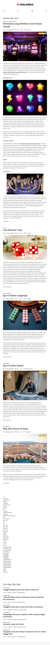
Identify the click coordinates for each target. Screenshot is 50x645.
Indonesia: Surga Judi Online (13, 624)
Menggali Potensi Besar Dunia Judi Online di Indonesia (23, 607)
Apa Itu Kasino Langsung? (15, 295)
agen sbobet (6, 551)
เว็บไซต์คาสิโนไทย (7, 559)
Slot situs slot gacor (7, 512)
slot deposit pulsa (7, 547)
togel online (5, 536)
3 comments (28, 29)
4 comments (28, 432)
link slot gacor (6, 518)
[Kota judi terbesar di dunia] (25, 434)
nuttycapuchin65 (10, 29)
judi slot (5, 506)
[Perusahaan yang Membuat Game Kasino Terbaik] (25, 32)
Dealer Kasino (6, 363)
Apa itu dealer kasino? (13, 365)
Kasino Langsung (7, 293)
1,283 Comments (7, 420)
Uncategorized (6, 587)
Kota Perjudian (6, 426)
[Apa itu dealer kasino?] (25, 371)
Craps (4, 227)
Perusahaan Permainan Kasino (10, 21)
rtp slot (4, 540)
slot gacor (5, 498)
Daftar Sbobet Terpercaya (9, 515)
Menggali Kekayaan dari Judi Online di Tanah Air (21, 590)
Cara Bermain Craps (12, 230)
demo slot (5, 528)
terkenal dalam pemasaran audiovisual (30, 143)
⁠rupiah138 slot (6, 500)
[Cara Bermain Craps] (25, 235)
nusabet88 (5, 503)
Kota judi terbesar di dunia (15, 429)
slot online (5, 525)
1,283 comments (29, 368)
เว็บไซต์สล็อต (6, 555)
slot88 (4, 533)
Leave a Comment (7, 286)
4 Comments (6, 483)
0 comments (28, 233)
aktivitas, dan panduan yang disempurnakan (14, 72)
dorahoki (5, 507)
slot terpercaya (6, 504)
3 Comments (6, 221)
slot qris (5, 501)
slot (4, 497)
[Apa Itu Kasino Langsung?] (25, 301)
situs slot (5, 520)
